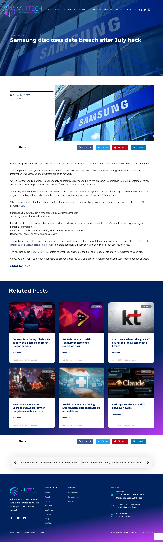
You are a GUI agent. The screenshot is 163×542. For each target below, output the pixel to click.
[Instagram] (140, 10)
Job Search (94, 9)
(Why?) (27, 265)
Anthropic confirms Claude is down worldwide (129, 406)
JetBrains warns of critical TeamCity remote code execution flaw (77, 343)
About (56, 9)
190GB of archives (39, 251)
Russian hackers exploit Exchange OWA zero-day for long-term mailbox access (29, 408)
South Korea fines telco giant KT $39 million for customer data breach (131, 343)
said (116, 195)
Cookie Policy (73, 492)
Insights (120, 9)
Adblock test (16, 265)
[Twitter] (145, 10)
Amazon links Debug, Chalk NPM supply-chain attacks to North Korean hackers (31, 343)
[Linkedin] (149, 10)
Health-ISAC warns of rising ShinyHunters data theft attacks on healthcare (81, 408)
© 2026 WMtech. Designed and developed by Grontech (132, 532)
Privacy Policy (73, 497)
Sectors (66, 9)
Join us (107, 9)
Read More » (17, 353)
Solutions (79, 9)
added (24, 205)
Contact (131, 9)
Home (48, 9)
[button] (85, 147)
